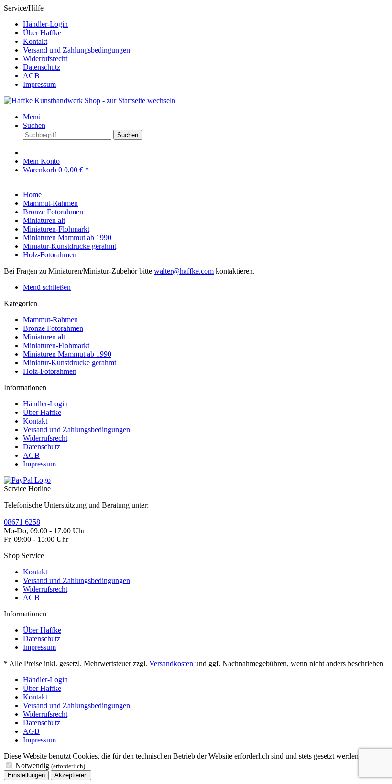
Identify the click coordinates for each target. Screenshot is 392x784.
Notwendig (50, 766)
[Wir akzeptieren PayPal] (27, 480)
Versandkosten (171, 663)
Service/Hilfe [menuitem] (67, 46)
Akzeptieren (70, 775)
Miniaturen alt (44, 337)
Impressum (39, 84)
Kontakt (35, 41)
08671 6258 (22, 522)
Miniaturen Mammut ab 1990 (67, 354)
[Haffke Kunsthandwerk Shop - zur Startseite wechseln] (89, 100)
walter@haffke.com (184, 271)
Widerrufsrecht (45, 58)
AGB (31, 76)
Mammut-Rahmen (50, 320)
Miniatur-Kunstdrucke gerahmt (69, 363)
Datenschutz (41, 67)
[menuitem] (205, 24)
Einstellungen (26, 775)
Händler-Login (45, 24)
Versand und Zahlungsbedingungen (76, 50)
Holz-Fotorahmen (49, 371)
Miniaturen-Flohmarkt (56, 345)
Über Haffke (42, 33)
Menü (32, 117)
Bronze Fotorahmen (53, 328)
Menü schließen (47, 287)
